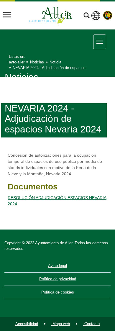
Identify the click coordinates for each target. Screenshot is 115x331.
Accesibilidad (26, 324)
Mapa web (60, 324)
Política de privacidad (57, 279)
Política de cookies (57, 292)
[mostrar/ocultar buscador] (86, 16)
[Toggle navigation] (7, 15)
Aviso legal (57, 265)
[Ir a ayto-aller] (50, 15)
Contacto (91, 324)
